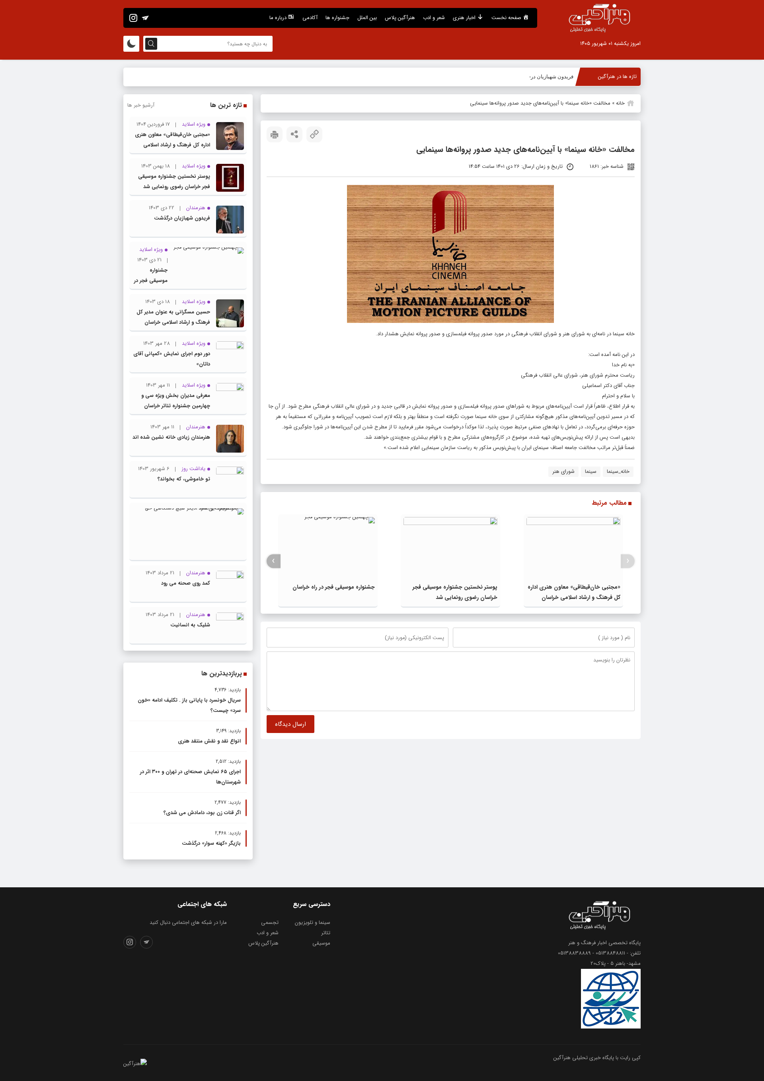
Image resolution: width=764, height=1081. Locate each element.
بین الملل (367, 18)
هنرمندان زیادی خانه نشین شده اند (171, 437)
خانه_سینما (618, 471)
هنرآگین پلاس (400, 18)
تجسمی (270, 922)
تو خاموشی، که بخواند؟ (184, 479)
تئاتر (325, 933)
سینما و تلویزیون (312, 922)
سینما (590, 471)
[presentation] (628, 561)
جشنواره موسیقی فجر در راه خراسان (333, 587)
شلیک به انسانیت (190, 625)
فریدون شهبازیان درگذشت (544, 77)
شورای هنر (563, 471)
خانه (620, 103)
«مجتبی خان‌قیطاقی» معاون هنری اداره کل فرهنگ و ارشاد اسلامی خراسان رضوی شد (574, 597)
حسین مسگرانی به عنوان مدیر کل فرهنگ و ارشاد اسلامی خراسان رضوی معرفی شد (173, 322)
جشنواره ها (337, 18)
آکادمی (310, 18)
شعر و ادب (434, 18)
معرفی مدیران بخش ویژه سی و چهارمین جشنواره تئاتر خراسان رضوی (175, 405)
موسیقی (321, 943)
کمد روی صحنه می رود (185, 583)
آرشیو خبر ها (140, 105)
